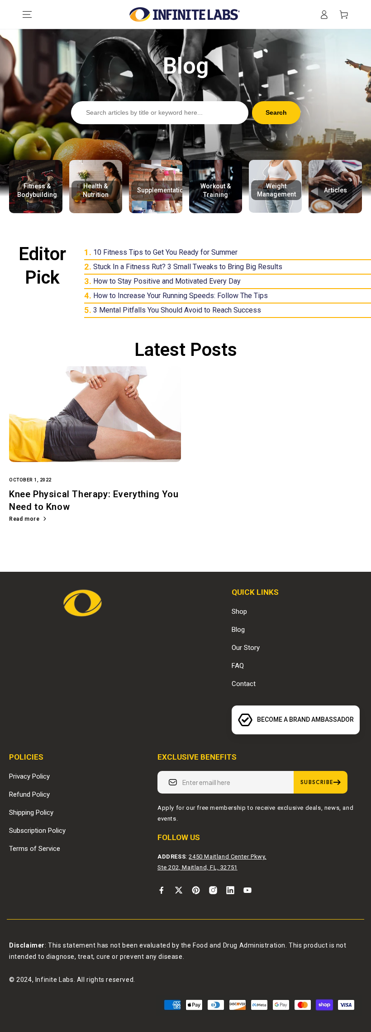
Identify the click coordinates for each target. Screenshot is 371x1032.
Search (276, 112)
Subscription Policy (37, 831)
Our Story (246, 648)
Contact (244, 684)
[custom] (161, 890)
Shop (239, 611)
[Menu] (27, 14)
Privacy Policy (29, 776)
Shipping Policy (31, 812)
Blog (238, 630)
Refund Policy (29, 794)
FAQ (238, 666)
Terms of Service (34, 849)
